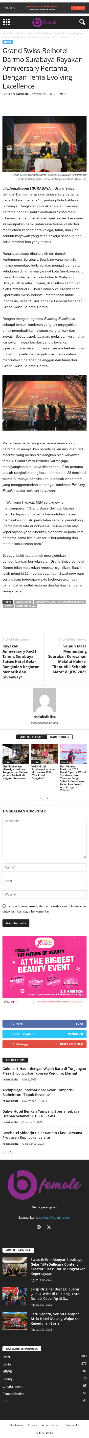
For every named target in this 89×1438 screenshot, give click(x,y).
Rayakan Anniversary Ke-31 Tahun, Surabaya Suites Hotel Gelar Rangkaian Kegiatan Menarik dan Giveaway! (21, 661)
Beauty (7, 1379)
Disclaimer (16, 1425)
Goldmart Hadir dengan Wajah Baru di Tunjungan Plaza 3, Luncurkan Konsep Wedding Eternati (44, 1071)
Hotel (20, 33)
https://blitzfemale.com (44, 722)
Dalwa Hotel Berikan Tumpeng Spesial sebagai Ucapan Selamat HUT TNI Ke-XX (41, 1113)
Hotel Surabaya (26, 606)
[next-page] (47, 798)
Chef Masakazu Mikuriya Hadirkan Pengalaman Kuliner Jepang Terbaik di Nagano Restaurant (15, 772)
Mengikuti (75, 1034)
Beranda (7, 33)
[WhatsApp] (30, 106)
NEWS (7, 1372)
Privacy (32, 1425)
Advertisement (51, 1425)
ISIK (5, 1401)
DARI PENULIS (59, 737)
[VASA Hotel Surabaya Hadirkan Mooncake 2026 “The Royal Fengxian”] (44, 754)
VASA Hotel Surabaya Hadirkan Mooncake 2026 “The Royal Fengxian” (43, 772)
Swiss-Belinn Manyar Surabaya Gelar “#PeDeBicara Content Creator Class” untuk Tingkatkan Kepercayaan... (58, 1266)
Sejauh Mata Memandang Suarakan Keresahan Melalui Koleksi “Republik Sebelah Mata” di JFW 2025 (67, 659)
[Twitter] (19, 106)
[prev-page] (41, 798)
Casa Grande (23, 601)
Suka (79, 1023)
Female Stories (13, 1394)
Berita (6, 1364)
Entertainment (12, 1386)
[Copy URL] (41, 106)
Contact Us (72, 1425)
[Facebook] (7, 106)
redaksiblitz (20, 94)
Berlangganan (71, 1044)
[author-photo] (44, 700)
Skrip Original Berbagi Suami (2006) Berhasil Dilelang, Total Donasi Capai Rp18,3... (55, 1294)
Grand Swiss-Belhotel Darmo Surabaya (60, 601)
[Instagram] (40, 1227)
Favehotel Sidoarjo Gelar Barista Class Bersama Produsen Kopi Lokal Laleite (42, 1135)
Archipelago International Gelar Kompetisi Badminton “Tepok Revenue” (38, 1092)
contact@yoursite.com (55, 1217)
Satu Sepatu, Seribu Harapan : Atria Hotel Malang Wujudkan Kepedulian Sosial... (56, 1319)
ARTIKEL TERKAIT (31, 737)
